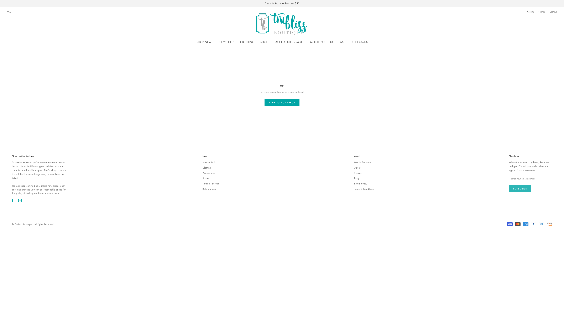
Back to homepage (282, 102)
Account (530, 12)
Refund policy (209, 189)
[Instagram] (20, 200)
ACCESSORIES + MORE (289, 42)
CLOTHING (247, 42)
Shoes (206, 178)
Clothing (207, 168)
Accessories (209, 173)
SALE (343, 42)
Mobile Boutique (362, 162)
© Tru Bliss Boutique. (33, 224)
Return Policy (360, 184)
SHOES (264, 42)
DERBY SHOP (226, 42)
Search (541, 12)
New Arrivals (209, 162)
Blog (356, 178)
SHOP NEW (204, 42)
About (357, 168)
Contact (358, 173)
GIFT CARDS (360, 42)
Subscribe (520, 188)
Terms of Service (211, 184)
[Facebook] (12, 200)
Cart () (553, 12)
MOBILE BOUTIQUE (322, 42)
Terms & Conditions (364, 189)
